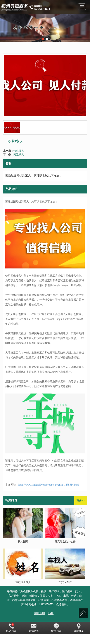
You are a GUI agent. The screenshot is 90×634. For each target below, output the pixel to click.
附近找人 (19, 154)
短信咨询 (34, 630)
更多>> (80, 500)
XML (51, 613)
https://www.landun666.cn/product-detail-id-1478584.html (48, 484)
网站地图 (39, 613)
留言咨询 (56, 630)
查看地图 (79, 630)
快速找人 (19, 150)
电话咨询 (11, 630)
